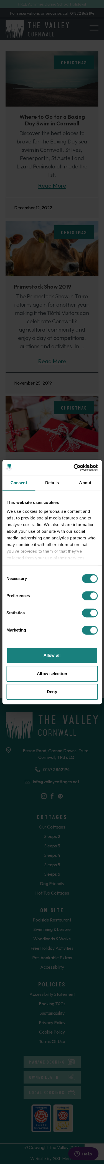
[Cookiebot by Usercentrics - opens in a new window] (74, 467)
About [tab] (85, 482)
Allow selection (52, 673)
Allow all (52, 655)
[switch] (90, 595)
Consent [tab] (19, 482)
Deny (52, 691)
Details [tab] (52, 482)
